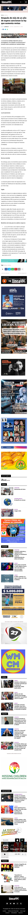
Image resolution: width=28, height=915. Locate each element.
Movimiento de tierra (19, 489)
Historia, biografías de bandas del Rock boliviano (20, 866)
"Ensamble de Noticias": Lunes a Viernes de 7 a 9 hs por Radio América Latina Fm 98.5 (20, 878)
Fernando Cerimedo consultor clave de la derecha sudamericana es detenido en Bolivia (20, 707)
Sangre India (17, 511)
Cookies (4, 911)
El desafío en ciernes (19, 500)
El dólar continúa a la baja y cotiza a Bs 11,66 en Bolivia (20, 578)
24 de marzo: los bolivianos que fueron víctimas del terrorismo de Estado (20, 889)
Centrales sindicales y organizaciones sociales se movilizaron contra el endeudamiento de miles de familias (20, 555)
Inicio (2, 15)
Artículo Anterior (5, 273)
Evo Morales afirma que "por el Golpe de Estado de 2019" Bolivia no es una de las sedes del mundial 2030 (20, 747)
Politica (9, 265)
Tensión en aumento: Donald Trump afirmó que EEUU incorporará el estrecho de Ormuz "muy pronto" (20, 798)
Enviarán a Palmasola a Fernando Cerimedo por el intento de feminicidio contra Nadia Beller (20, 685)
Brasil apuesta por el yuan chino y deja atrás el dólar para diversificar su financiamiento (20, 810)
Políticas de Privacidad (13, 911)
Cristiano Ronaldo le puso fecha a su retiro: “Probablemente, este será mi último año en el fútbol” (20, 721)
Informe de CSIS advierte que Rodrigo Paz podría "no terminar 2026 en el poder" (20, 696)
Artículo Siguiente (22, 273)
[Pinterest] (15, 269)
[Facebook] (3, 29)
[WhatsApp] (7, 29)
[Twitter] (5, 29)
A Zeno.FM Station (4, 857)
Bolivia (6, 15)
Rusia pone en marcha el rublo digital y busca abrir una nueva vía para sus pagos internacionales (20, 567)
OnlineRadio (14, 912)
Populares (5, 861)
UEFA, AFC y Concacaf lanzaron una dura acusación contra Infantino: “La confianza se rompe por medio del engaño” (20, 734)
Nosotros (21, 912)
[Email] (19, 269)
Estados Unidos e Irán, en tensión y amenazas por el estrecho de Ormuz (20, 822)
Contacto (7, 912)
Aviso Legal (22, 911)
